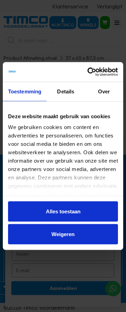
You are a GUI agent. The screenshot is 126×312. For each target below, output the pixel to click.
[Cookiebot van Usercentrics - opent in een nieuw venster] (89, 72)
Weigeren (63, 234)
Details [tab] (65, 91)
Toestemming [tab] (24, 91)
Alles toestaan (63, 211)
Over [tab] (104, 91)
